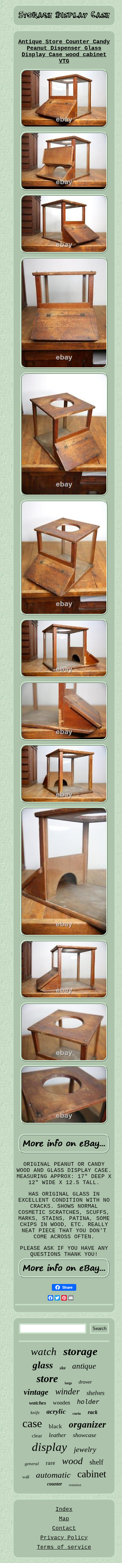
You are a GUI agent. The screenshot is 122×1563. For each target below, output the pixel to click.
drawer (85, 1382)
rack (93, 1412)
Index (64, 1509)
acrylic (56, 1411)
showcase (84, 1435)
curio (77, 1413)
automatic (53, 1474)
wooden (61, 1403)
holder (88, 1402)
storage (80, 1351)
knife (35, 1412)
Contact (64, 1528)
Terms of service (64, 1547)
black (55, 1426)
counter (54, 1483)
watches (37, 1403)
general (32, 1463)
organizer (87, 1424)
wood (72, 1461)
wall (25, 1477)
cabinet (91, 1473)
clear (37, 1435)
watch (44, 1351)
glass (43, 1364)
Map (64, 1519)
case (32, 1423)
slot (62, 1368)
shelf (96, 1462)
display (49, 1447)
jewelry (85, 1449)
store (47, 1378)
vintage (36, 1392)
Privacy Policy (64, 1538)
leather (57, 1435)
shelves (95, 1392)
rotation (75, 1485)
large (68, 1383)
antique (84, 1366)
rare (50, 1463)
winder (67, 1391)
